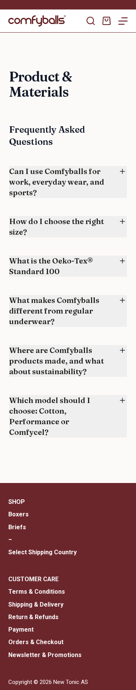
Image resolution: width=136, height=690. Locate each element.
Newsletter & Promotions (45, 655)
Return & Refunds (33, 617)
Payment (21, 629)
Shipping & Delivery (35, 604)
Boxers (18, 514)
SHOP (16, 501)
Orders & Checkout (35, 642)
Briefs (17, 527)
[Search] (91, 21)
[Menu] (123, 21)
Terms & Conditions (36, 591)
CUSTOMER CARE (33, 579)
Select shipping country (42, 552)
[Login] (123, 5)
